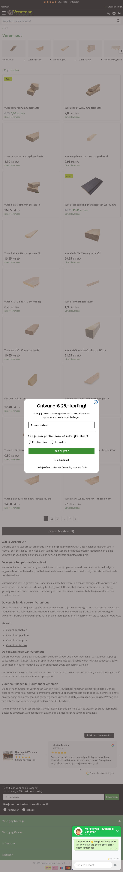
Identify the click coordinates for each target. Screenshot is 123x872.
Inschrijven (61, 451)
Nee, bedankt (61, 460)
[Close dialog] (96, 402)
